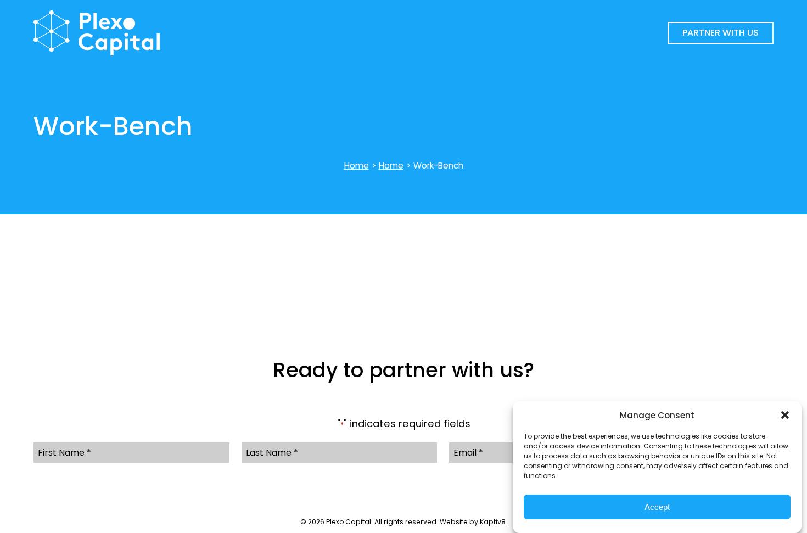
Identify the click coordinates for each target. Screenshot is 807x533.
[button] (785, 414)
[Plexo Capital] (234, 32)
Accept (657, 507)
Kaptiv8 (493, 521)
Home (356, 165)
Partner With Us (720, 32)
